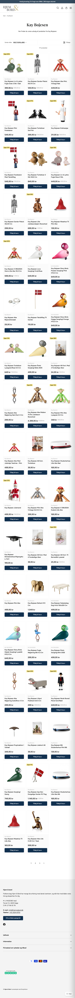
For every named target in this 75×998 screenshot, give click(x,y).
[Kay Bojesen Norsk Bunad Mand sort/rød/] (61, 681)
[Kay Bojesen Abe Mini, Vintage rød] (61, 64)
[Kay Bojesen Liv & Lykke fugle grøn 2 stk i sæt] (14, 64)
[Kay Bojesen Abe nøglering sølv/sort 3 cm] (14, 395)
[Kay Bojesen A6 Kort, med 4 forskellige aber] (37, 537)
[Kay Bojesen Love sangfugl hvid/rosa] (37, 251)
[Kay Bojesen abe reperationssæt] (14, 300)
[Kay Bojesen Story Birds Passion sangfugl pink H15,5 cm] (61, 251)
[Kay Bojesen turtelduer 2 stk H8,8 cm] (37, 158)
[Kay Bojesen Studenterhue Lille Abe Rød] (61, 444)
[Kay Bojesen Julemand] (14, 490)
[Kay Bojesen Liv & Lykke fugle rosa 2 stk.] (61, 158)
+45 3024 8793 (14, 912)
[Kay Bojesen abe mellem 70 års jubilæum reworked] (37, 395)
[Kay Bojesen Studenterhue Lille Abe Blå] (61, 775)
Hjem (4, 15)
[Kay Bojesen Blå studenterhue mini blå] (61, 728)
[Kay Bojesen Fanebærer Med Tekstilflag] (14, 158)
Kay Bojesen (10, 15)
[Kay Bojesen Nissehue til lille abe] (14, 822)
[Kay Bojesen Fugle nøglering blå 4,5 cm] (37, 633)
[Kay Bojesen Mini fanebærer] (14, 111)
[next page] (44, 863)
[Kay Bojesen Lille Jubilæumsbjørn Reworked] (37, 204)
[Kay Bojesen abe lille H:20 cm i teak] (37, 822)
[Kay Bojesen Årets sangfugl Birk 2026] (61, 633)
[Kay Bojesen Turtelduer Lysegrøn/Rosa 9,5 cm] (14, 348)
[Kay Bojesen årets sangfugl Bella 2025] (37, 348)
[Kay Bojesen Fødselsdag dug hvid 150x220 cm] (61, 586)
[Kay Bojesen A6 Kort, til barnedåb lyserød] (61, 537)
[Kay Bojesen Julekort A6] (37, 728)
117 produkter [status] (43, 48)
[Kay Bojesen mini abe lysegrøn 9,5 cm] (61, 395)
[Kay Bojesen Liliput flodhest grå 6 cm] (37, 681)
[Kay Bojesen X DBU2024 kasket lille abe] (61, 490)
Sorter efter (15, 42)
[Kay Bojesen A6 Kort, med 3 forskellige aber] (61, 348)
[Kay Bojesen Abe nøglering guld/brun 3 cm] (14, 681)
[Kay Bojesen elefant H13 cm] (37, 586)
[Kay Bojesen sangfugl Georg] (14, 775)
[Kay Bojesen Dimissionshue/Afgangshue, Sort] (14, 537)
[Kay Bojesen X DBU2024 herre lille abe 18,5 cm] (14, 251)
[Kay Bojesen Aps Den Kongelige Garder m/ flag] (37, 775)
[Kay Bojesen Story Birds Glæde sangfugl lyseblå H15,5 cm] (14, 633)
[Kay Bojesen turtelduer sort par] (37, 111)
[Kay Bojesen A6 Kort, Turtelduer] (37, 444)
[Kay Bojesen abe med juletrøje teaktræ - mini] (14, 444)
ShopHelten (24, 989)
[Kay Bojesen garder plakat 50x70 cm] (37, 64)
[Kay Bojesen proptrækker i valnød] (14, 728)
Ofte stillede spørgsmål (13, 918)
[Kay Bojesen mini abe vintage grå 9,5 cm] (37, 490)
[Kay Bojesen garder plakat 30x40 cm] (14, 204)
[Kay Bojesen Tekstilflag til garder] (37, 300)
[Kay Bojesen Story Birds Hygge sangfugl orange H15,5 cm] (61, 300)
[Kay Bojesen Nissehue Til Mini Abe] (61, 204)
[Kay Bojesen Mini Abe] (14, 586)
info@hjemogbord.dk (16, 910)
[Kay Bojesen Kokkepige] (61, 111)
